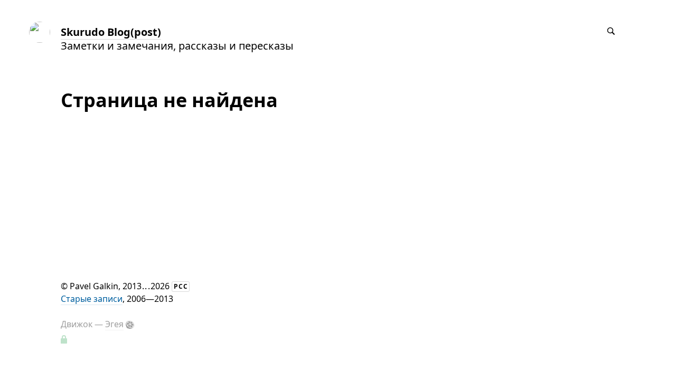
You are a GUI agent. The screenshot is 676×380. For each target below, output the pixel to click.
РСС (181, 286)
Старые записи (92, 299)
